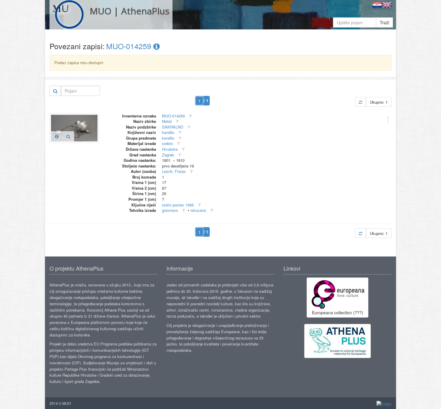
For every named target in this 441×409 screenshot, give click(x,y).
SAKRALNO (172, 127)
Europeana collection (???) (337, 313)
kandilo (168, 132)
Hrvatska (170, 149)
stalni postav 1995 (178, 205)
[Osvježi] (360, 102)
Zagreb (168, 155)
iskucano (198, 210)
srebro (167, 143)
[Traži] (55, 90)
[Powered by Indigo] (384, 403)
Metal (167, 121)
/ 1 (206, 100)
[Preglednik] (68, 136)
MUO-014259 (129, 45)
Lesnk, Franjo (174, 171)
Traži (384, 22)
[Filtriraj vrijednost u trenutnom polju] (191, 116)
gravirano (170, 210)
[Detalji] (56, 136)
